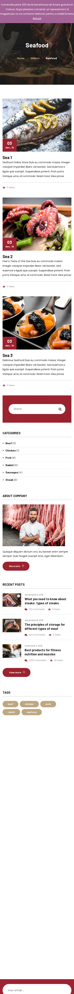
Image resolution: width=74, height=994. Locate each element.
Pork (9, 457)
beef (10, 703)
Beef (9, 443)
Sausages (12, 472)
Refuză (37, 18)
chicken (29, 703)
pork (48, 703)
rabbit (11, 712)
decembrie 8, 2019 (34, 620)
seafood (32, 712)
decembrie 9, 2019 (34, 594)
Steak (9, 479)
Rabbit (10, 465)
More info (14, 566)
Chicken (11, 450)
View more (15, 672)
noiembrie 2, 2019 (33, 645)
